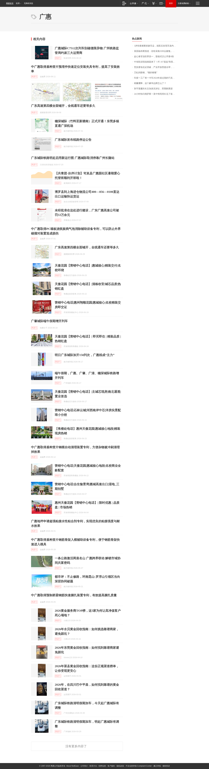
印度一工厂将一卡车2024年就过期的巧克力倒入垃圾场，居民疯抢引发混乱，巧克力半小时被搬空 (156, 78)
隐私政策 (120, 766)
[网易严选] (144, 3)
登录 (171, 3)
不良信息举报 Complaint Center (139, 766)
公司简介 (84, 766)
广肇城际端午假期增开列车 (49, 321)
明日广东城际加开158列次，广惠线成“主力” (84, 355)
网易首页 (9, 3)
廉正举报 (157, 766)
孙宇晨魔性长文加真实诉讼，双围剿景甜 (153, 88)
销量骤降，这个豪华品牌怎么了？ (150, 83)
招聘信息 (102, 766)
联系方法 (93, 766)
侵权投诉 (166, 766)
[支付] (154, 3)
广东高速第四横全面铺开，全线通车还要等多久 (63, 105)
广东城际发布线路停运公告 (73, 139)
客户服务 (111, 766)
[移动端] (124, 3)
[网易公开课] (133, 3)
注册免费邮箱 (183, 3)
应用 (18, 3)
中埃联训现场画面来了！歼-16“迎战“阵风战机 (155, 62)
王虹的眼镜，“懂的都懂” (145, 72)
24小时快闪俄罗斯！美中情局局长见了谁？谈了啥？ (156, 94)
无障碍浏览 (28, 3)
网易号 (58, 58)
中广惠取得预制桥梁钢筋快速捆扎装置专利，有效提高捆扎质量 (74, 595)
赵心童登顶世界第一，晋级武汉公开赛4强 (154, 56)
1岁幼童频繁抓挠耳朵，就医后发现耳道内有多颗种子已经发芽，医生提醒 (156, 46)
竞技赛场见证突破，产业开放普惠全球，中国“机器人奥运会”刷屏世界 (156, 67)
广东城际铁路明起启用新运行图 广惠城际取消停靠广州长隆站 (72, 157)
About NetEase (72, 766)
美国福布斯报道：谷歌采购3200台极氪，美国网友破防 (156, 51)
